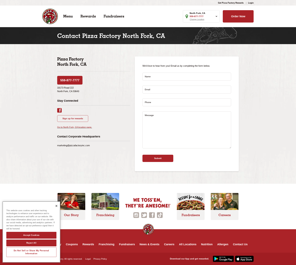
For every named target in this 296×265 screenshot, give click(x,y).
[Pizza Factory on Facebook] (152, 214)
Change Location (197, 19)
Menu (68, 16)
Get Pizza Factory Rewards (231, 3)
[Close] (56, 206)
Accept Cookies (31, 235)
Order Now (238, 16)
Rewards (88, 16)
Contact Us (240, 244)
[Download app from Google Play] (223, 258)
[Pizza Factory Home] (50, 16)
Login (251, 3)
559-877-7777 (69, 80)
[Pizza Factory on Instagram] (136, 214)
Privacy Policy (100, 259)
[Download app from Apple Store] (244, 258)
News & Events (149, 244)
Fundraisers (114, 16)
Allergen (222, 244)
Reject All (31, 243)
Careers (169, 244)
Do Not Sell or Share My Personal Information (31, 252)
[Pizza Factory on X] (144, 214)
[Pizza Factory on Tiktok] (160, 214)
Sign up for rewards (72, 118)
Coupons (72, 244)
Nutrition (207, 244)
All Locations (187, 244)
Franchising (106, 244)
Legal (88, 259)
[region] (31, 232)
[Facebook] (61, 110)
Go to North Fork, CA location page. (74, 127)
